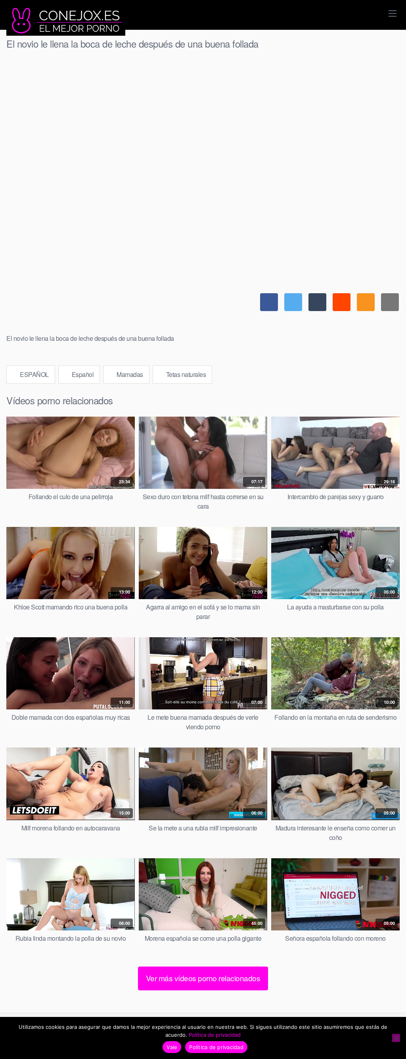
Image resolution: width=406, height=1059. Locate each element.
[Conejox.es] (65, 21)
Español (82, 374)
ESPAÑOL (34, 374)
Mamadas (129, 374)
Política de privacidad (215, 1035)
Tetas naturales (185, 374)
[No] (396, 1038)
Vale (172, 1047)
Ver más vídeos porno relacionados (203, 978)
